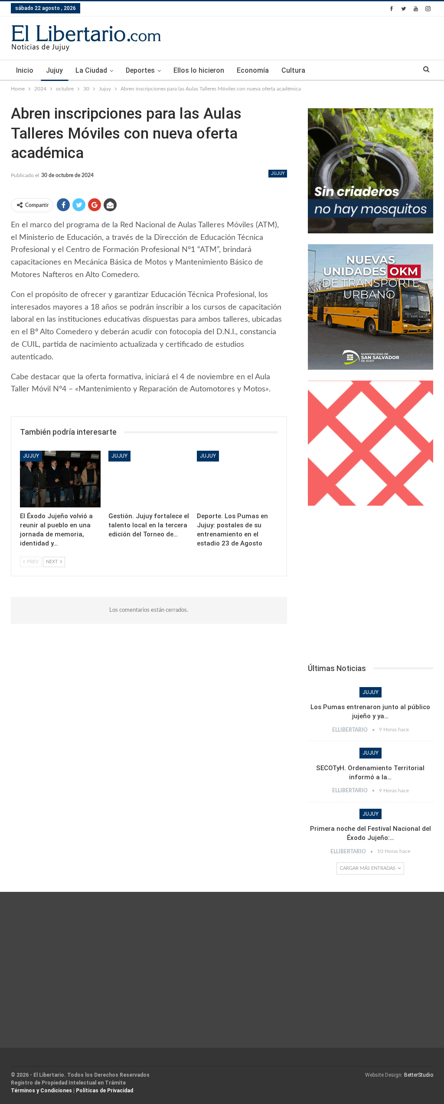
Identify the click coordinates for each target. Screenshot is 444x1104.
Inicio (24, 70)
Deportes (140, 70)
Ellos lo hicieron (198, 70)
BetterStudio (418, 1075)
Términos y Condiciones (41, 1091)
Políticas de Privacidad (104, 1091)
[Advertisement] (370, 587)
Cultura (293, 70)
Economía (253, 70)
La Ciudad (91, 70)
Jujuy (54, 70)
